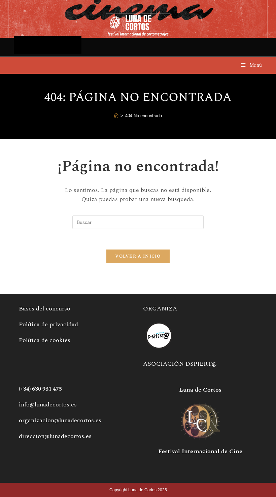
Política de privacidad (48, 324)
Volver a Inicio (138, 256)
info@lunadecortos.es (48, 404)
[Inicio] (116, 115)
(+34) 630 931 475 (40, 389)
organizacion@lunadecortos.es (60, 420)
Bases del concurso (44, 308)
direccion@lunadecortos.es (55, 436)
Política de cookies (44, 340)
